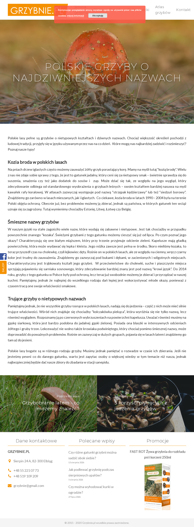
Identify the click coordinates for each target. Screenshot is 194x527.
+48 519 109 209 (25, 476)
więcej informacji (75, 15)
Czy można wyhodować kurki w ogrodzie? (91, 489)
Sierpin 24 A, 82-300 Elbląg (32, 461)
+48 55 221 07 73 (26, 470)
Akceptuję (97, 15)
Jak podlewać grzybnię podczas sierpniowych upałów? (91, 472)
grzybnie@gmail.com (28, 485)
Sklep (3, 267)
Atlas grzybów (163, 10)
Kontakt (183, 10)
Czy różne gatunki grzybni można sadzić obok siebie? (92, 455)
